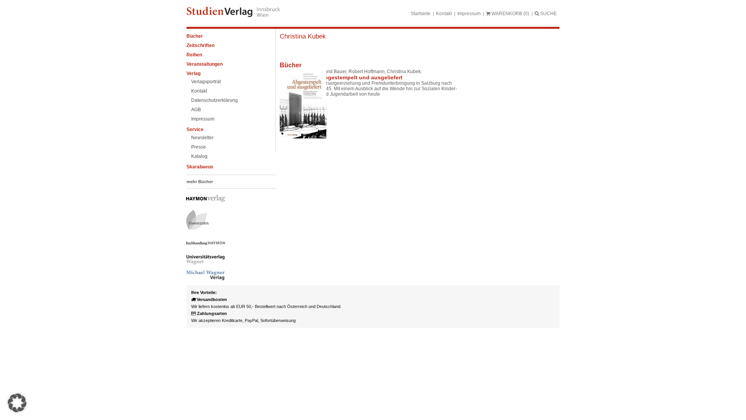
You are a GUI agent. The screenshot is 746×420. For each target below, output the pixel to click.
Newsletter (202, 137)
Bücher (194, 36)
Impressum (469, 13)
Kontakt (444, 13)
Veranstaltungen (204, 64)
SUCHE (548, 13)
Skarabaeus (199, 167)
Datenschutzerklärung (214, 100)
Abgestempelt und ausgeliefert (362, 77)
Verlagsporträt (206, 81)
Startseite (421, 13)
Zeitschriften (200, 45)
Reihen (194, 55)
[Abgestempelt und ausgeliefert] (297, 103)
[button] (17, 403)
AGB (196, 109)
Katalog (199, 156)
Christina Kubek (303, 36)
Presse (198, 147)
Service (195, 129)
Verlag (193, 73)
